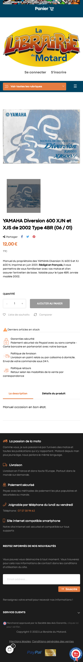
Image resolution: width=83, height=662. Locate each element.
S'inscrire (58, 72)
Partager (22, 237)
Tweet (27, 237)
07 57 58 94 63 (26, 511)
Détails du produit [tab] (53, 393)
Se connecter (35, 72)
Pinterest (34, 237)
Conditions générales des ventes (53, 641)
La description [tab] (18, 393)
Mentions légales (20, 641)
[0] (9, 73)
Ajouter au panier (50, 303)
